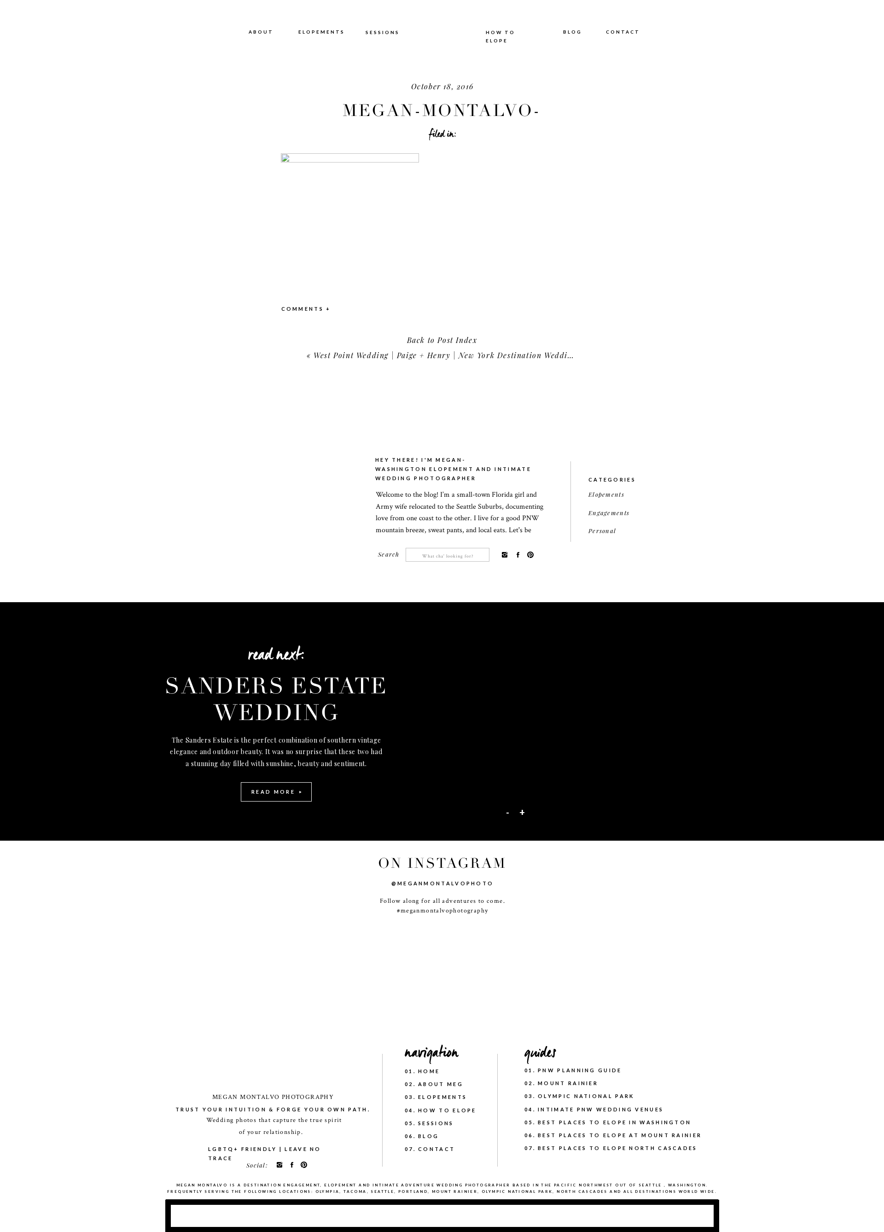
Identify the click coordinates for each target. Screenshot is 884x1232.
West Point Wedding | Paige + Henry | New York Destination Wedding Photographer (472, 355)
